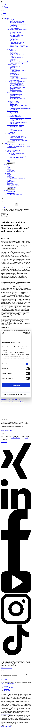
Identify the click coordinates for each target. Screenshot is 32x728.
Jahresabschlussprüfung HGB (17, 21)
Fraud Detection (14, 26)
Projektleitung (13, 67)
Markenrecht (13, 59)
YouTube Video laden (6, 714)
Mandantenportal (11, 177)
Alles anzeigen (10, 142)
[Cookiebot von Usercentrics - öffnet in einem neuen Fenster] (23, 333)
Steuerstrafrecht (14, 60)
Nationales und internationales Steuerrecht (17, 29)
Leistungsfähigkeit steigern (16, 83)
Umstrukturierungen (15, 77)
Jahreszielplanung (14, 80)
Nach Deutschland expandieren (17, 136)
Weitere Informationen (6, 430)
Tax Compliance (14, 39)
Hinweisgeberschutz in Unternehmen (19, 140)
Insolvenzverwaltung (15, 88)
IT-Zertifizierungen (14, 113)
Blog (8, 166)
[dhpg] (2, 14)
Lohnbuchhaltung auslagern (17, 42)
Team (5, 6)
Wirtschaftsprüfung (11, 19)
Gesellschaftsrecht (14, 53)
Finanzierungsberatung (15, 71)
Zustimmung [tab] (5, 337)
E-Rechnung (13, 31)
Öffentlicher (11, 152)
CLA (10, 183)
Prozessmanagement (15, 66)
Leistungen (6, 18)
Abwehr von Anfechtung (16, 91)
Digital (8, 92)
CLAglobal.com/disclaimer (7, 683)
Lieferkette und (14, 185)
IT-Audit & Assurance (12, 111)
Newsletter (12, 184)
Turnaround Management (16, 84)
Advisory (11, 64)
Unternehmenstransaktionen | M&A (18, 70)
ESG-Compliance (14, 102)
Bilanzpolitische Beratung (18, 402)
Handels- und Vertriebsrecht (17, 55)
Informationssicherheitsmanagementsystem (20, 118)
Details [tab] (16, 337)
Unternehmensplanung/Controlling (18, 78)
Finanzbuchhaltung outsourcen (17, 41)
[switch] (28, 368)
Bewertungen (13, 69)
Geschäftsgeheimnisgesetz (16, 139)
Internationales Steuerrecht (16, 35)
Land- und (13, 149)
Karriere (6, 190)
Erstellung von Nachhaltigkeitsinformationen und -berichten (18, 105)
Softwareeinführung (15, 95)
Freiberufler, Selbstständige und (18, 146)
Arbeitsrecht (13, 50)
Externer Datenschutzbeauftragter (18, 137)
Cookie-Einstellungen (9, 687)
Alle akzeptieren (16, 385)
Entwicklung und (14, 194)
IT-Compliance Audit (15, 115)
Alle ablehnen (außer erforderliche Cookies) (16, 394)
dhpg (5, 208)
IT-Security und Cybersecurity (17, 119)
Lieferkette (6, 689)
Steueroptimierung (14, 34)
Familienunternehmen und (16, 144)
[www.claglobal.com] (4, 679)
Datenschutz (13, 52)
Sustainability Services (12, 101)
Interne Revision (14, 76)
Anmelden (3, 678)
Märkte (5, 143)
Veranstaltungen (11, 171)
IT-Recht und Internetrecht (16, 57)
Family (10, 133)
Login (4, 13)
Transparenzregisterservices (16, 63)
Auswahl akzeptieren (16, 389)
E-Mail (26, 438)
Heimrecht (12, 56)
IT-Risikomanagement (15, 120)
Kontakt (6, 7)
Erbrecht (12, 129)
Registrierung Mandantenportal (17, 178)
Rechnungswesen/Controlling (17, 157)
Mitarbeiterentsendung (15, 43)
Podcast (6, 5)
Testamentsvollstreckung (16, 130)
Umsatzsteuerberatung (6, 402)
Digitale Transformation (16, 94)
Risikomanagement (14, 74)
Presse (8, 167)
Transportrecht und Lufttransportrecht (19, 62)
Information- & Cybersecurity (14, 116)
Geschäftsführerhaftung (15, 90)
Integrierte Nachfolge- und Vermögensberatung (16, 127)
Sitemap (6, 686)
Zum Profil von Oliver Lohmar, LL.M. (10, 399)
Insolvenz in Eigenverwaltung (17, 87)
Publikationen (10, 170)
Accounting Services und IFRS (17, 22)
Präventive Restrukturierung (17, 85)
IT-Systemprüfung (14, 28)
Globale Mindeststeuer (15, 32)
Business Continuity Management (18, 122)
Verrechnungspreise (15, 36)
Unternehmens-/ (16, 125)
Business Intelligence (15, 97)
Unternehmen (7, 173)
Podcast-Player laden (6, 726)
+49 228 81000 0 (15, 438)
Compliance (13, 73)
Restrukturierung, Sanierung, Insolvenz (16, 81)
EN (3, 10)
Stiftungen (12, 132)
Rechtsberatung (10, 49)
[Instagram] (16, 623)
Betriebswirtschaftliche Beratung (18, 156)
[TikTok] (16, 655)
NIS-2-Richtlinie (14, 123)
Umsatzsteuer (13, 38)
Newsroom (6, 164)
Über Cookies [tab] (26, 337)
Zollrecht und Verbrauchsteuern (17, 45)
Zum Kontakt (4, 442)
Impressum (6, 691)
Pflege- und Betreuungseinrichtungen (16, 153)
